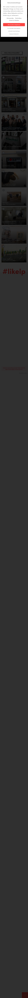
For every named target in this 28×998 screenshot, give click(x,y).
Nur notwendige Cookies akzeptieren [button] (14, 28)
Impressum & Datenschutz (14, 33)
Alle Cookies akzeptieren (14, 24)
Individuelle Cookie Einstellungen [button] (14, 31)
